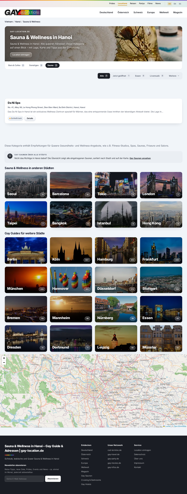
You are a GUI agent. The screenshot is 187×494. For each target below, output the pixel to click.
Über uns (138, 458)
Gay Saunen (86, 476)
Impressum (139, 463)
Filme (150, 3)
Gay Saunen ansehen (140, 158)
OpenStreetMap (180, 426)
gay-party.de (113, 458)
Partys (142, 3)
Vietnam (9, 21)
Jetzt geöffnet (121, 76)
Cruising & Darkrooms (91, 480)
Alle (103, 76)
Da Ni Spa (14, 103)
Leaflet (168, 426)
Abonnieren (52, 478)
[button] (4, 358)
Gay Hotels (86, 484)
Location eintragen (21, 55)
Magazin (177, 12)
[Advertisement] (93, 88)
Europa (151, 12)
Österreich (123, 12)
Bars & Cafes (16, 65)
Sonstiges (35, 65)
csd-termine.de (115, 450)
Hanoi (18, 21)
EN (175, 4)
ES (180, 4)
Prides (112, 3)
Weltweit (164, 12)
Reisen (133, 3)
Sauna (52, 65)
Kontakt (137, 467)
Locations (122, 3)
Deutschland (106, 12)
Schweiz (138, 12)
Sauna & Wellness (31, 21)
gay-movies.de (114, 463)
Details (30, 118)
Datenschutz (139, 454)
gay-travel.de (114, 454)
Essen (139, 76)
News (158, 3)
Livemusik (156, 76)
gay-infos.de (113, 467)
